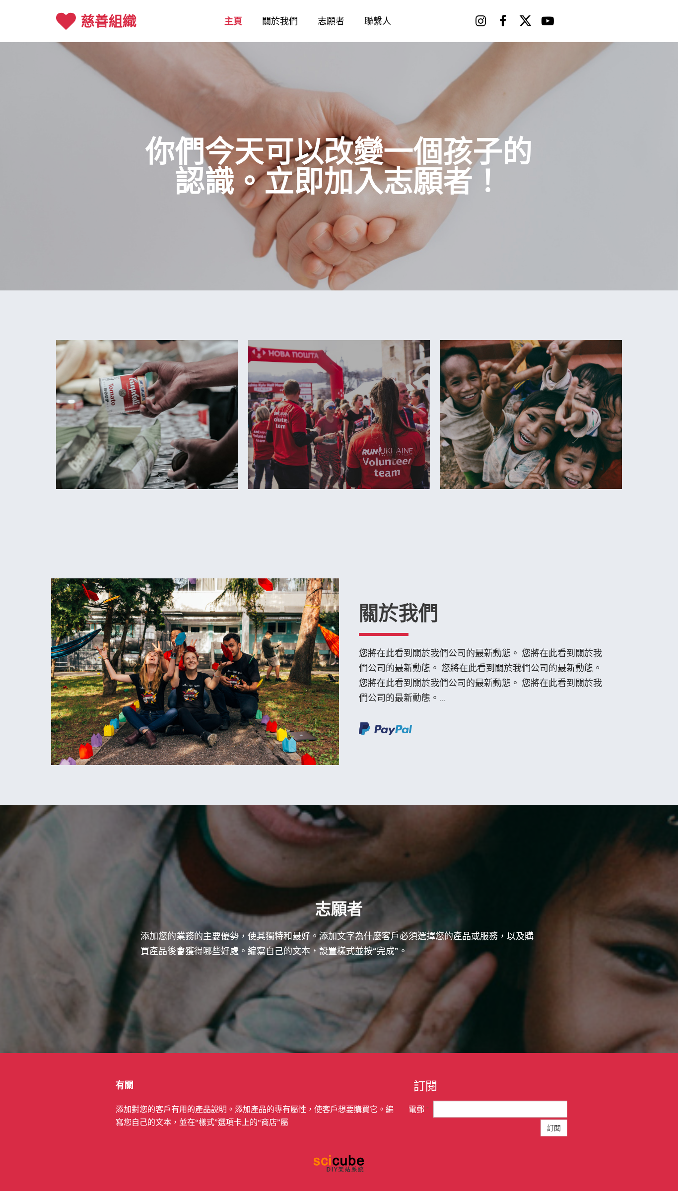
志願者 (331, 21)
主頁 (233, 21)
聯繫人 (377, 21)
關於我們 (280, 21)
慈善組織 (108, 21)
